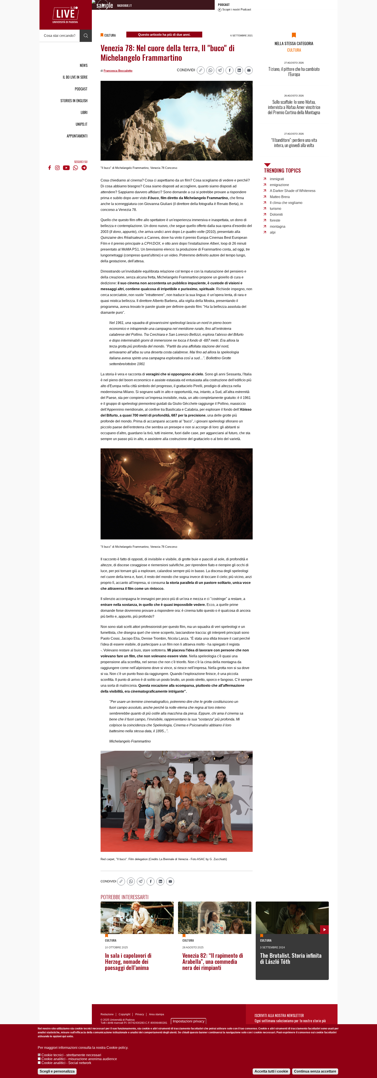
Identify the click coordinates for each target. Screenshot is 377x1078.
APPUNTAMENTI (77, 136)
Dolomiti (276, 214)
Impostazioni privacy (188, 1021)
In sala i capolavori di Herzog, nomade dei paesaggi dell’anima (128, 961)
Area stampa (156, 1014)
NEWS (83, 65)
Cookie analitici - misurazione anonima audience (79, 1059)
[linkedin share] (239, 70)
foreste (275, 220)
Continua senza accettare (315, 1071)
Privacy (139, 1014)
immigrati (277, 179)
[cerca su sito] (86, 36)
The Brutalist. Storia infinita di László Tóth (291, 958)
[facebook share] (229, 70)
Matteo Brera (280, 197)
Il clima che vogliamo (286, 203)
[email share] (249, 70)
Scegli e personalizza (57, 1071)
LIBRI (84, 112)
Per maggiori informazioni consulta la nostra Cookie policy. (83, 1047)
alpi (273, 232)
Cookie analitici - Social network (66, 1063)
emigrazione (279, 185)
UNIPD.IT (81, 124)
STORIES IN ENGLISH (73, 100)
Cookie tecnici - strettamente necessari (71, 1055)
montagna (277, 226)
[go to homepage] (65, 15)
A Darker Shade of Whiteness (292, 191)
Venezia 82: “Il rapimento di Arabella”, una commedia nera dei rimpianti (212, 961)
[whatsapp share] (210, 70)
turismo (275, 208)
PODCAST (81, 89)
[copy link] (201, 70)
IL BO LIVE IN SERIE (75, 77)
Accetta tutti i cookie (271, 1071)
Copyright (124, 1014)
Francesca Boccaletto (118, 70)
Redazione (107, 1014)
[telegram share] (220, 70)
